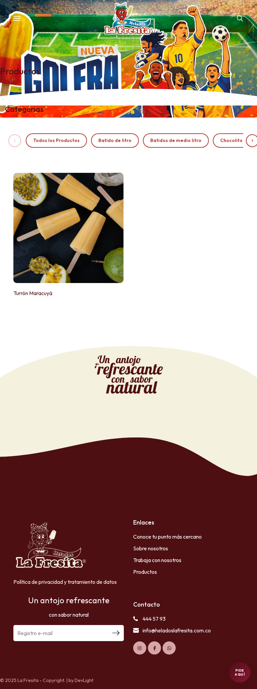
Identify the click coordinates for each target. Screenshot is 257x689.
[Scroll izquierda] (14, 140)
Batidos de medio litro (175, 140)
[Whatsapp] (169, 647)
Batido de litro (115, 140)
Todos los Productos (56, 140)
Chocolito (231, 140)
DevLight (84, 680)
